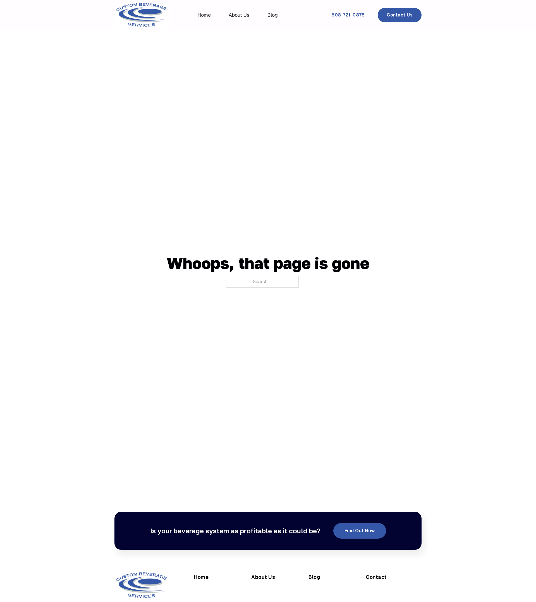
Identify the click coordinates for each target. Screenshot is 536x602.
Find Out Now (359, 531)
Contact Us (400, 15)
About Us (239, 15)
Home (204, 15)
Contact (376, 577)
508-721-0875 (348, 15)
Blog (272, 15)
